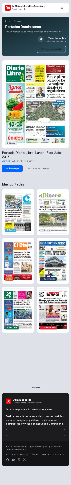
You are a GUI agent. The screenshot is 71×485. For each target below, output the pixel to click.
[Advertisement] (35, 365)
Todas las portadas (53, 49)
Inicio (7, 21)
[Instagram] (18, 460)
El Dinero (6, 161)
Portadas (17, 21)
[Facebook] (7, 460)
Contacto (59, 454)
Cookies (34, 454)
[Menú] (61, 7)
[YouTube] (13, 460)
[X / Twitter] (24, 460)
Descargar (14, 168)
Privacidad (11, 454)
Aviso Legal (46, 454)
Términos (23, 454)
